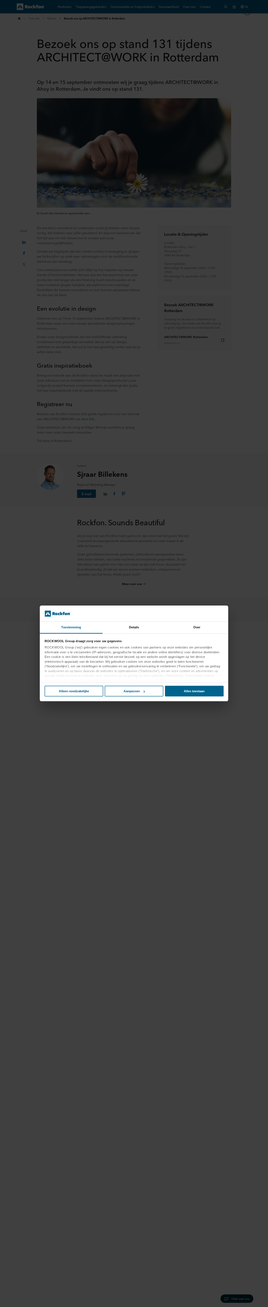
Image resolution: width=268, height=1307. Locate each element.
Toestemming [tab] (71, 627)
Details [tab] (134, 627)
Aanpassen (132, 691)
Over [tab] (196, 627)
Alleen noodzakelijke (74, 691)
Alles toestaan (194, 691)
